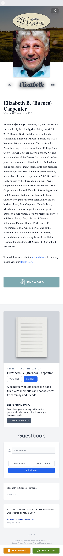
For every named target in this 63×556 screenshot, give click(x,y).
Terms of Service (39, 543)
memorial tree (39, 257)
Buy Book (30, 379)
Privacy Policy (23, 543)
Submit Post (31, 470)
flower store (26, 261)
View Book (14, 379)
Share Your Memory (19, 420)
